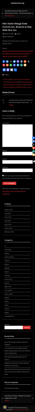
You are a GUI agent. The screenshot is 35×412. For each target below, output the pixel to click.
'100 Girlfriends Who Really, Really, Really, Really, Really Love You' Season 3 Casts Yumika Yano (17, 350)
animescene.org (17, 3)
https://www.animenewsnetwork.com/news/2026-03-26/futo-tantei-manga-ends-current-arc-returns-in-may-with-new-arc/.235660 (18, 53)
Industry (7, 275)
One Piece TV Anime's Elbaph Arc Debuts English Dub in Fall (18, 397)
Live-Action (8, 290)
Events (6, 264)
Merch (6, 301)
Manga (7, 74)
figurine (7, 268)
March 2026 (8, 228)
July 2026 (7, 213)
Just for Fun (8, 279)
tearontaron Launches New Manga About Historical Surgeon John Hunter (19, 101)
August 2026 (8, 210)
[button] (3, 61)
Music (6, 305)
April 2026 (7, 224)
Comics (6, 261)
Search (6, 324)
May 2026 (7, 221)
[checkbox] (5, 407)
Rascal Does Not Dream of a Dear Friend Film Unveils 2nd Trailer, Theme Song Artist (17, 371)
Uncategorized (9, 15)
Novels (6, 309)
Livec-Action (8, 294)
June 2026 (7, 217)
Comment (6, 123)
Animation (7, 249)
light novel (7, 286)
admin (19, 34)
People (6, 312)
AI (5, 246)
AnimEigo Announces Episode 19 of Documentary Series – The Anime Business (18, 12)
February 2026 (9, 232)
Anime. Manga (9, 257)
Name (5, 150)
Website (5, 167)
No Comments (9, 37)
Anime (6, 253)
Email (4, 159)
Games (6, 272)
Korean (6, 283)
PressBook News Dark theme (21, 410)
